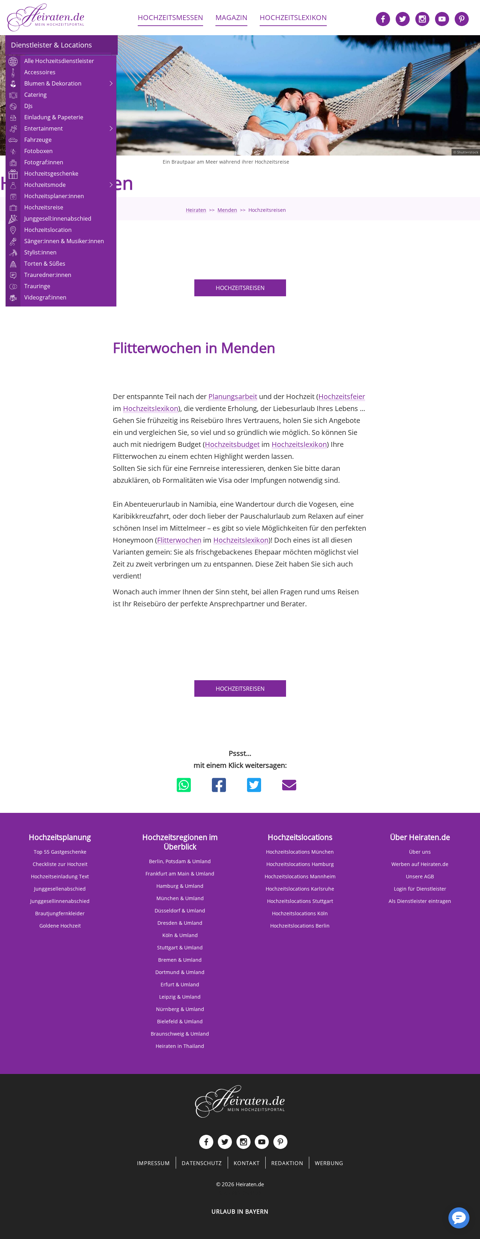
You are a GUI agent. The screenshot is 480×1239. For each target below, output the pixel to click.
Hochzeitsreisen (240, 288)
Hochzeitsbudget (232, 444)
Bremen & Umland (180, 959)
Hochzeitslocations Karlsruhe (300, 888)
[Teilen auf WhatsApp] (184, 785)
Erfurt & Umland (180, 984)
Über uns (420, 851)
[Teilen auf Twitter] (254, 785)
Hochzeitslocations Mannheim (300, 876)
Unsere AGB (420, 876)
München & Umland (180, 898)
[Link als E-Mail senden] (289, 785)
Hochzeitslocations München (300, 851)
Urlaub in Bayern (240, 1211)
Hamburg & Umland (179, 886)
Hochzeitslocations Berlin (300, 925)
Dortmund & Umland (180, 972)
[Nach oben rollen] (434, 1221)
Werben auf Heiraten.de (419, 864)
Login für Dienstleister (420, 888)
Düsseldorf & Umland (180, 910)
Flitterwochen (179, 540)
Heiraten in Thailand (180, 1046)
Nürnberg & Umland (180, 1009)
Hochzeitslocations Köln (300, 913)
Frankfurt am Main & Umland (179, 873)
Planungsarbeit (232, 396)
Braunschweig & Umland (180, 1033)
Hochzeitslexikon (150, 408)
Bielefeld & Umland (180, 1021)
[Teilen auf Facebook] (219, 785)
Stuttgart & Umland (180, 947)
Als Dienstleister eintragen (420, 901)
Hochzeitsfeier (341, 396)
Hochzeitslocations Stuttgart (300, 901)
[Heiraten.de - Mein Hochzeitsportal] (45, 17)
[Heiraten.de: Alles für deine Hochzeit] (240, 1100)
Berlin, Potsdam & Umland (180, 861)
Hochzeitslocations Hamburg (300, 864)
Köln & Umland (180, 935)
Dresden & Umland (179, 922)
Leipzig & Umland (180, 996)
